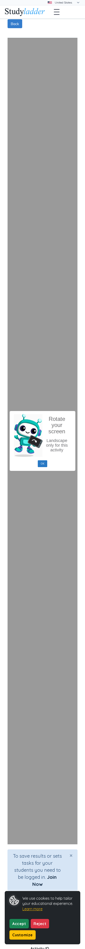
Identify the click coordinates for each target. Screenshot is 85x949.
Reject (40, 923)
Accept (19, 923)
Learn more (32, 909)
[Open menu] (56, 12)
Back (15, 23)
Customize (22, 935)
